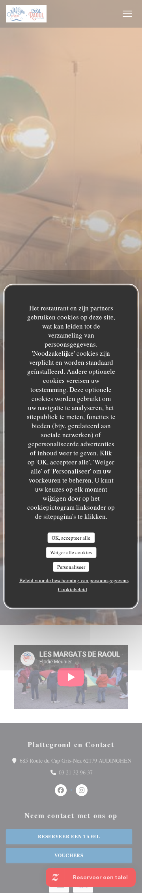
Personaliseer (71, 566)
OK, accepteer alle (71, 537)
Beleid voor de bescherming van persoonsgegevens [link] (74, 580)
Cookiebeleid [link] (72, 589)
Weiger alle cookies (71, 552)
